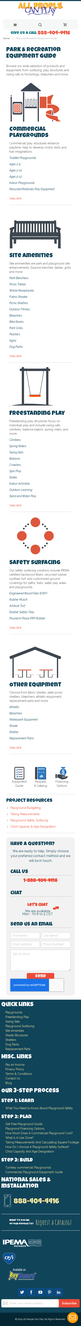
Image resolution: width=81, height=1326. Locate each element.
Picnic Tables (17, 284)
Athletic (14, 707)
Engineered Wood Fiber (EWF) (28, 593)
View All (14, 198)
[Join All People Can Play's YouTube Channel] (40, 1291)
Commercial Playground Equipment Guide (34, 1172)
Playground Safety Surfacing (29, 820)
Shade (13, 725)
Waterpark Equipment (23, 719)
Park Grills (16, 328)
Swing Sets (16, 452)
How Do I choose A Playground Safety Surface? (37, 1147)
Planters (14, 334)
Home (6, 38)
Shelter (13, 732)
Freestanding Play (17, 1017)
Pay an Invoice (15, 1064)
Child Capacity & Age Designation (33, 826)
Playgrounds (13, 1012)
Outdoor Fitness (19, 309)
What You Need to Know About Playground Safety (39, 1108)
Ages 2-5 (15, 164)
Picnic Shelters (18, 303)
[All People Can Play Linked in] (59, 1291)
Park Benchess (18, 278)
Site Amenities (14, 1030)
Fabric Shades (18, 296)
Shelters (10, 1040)
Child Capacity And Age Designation (29, 1151)
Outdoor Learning (20, 489)
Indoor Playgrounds (22, 183)
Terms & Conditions (18, 1073)
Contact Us (12, 1078)
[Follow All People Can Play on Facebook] (31, 1291)
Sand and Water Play (22, 496)
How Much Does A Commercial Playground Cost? (39, 1133)
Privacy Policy (14, 1069)
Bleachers (15, 315)
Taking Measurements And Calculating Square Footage (42, 1142)
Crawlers (15, 465)
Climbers (15, 440)
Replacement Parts (21, 738)
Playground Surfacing (19, 1026)
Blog (8, 1083)
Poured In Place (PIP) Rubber (27, 618)
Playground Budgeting (25, 808)
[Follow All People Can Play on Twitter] (22, 1291)
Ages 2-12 (15, 170)
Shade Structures (16, 1035)
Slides (13, 477)
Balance (14, 458)
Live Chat (72, 1317)
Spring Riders (17, 446)
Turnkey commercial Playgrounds (28, 1167)
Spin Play (15, 471)
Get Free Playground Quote (23, 1124)
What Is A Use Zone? (19, 1137)
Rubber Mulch (18, 599)
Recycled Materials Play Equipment (32, 189)
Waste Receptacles (21, 290)
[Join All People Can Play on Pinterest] (50, 1291)
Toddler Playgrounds (22, 158)
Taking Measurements (25, 814)
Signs (12, 340)
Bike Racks (16, 321)
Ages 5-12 (15, 176)
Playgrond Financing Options (24, 1128)
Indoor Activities (19, 483)
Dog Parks (16, 346)
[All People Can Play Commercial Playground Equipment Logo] (40, 9)
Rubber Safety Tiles (21, 612)
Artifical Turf (17, 605)
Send (40, 976)
